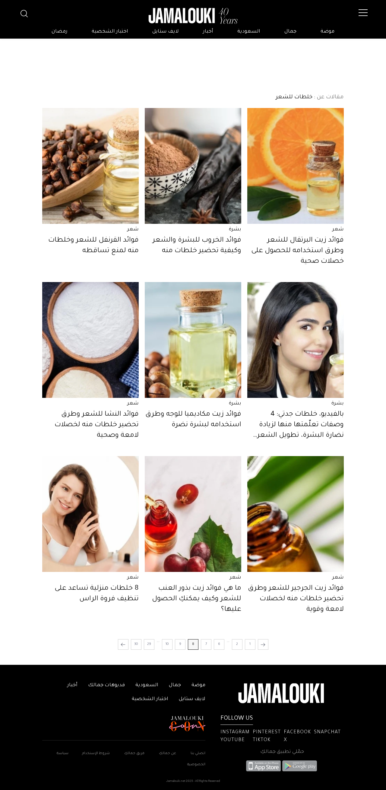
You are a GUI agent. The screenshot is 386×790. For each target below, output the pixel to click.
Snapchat (327, 732)
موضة (327, 31)
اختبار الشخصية (110, 31)
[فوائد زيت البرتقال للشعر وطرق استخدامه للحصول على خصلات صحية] (295, 166)
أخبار (208, 31)
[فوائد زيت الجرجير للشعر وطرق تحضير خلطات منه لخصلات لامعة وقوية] (295, 514)
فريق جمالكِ (134, 754)
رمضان (60, 31)
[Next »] (123, 644)
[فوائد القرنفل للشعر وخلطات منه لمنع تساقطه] (90, 166)
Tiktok (262, 740)
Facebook (297, 732)
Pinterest (267, 732)
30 (136, 644)
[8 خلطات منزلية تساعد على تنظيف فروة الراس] (90, 514)
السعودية (248, 31)
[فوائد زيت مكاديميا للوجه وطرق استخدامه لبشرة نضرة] (193, 340)
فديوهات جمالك (106, 685)
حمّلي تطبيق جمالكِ (282, 752)
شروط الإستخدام (95, 754)
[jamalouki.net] (193, 16)
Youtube (232, 740)
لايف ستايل (165, 31)
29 (149, 644)
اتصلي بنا (198, 754)
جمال (290, 31)
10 (167, 644)
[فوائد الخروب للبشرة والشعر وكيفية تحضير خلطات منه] (193, 166)
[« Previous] (263, 644)
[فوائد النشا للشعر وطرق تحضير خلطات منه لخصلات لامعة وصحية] (90, 340)
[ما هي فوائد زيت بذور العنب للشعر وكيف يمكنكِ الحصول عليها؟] (193, 514)
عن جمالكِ (167, 754)
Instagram (235, 732)
